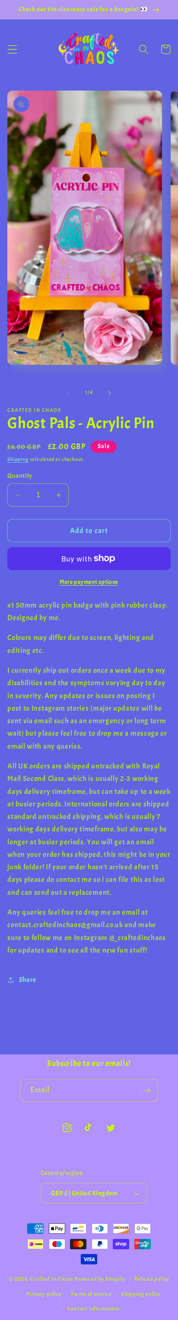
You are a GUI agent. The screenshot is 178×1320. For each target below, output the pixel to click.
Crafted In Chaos (51, 1278)
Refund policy (151, 1279)
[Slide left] (68, 392)
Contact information (93, 1308)
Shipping (17, 459)
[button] (12, 49)
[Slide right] (109, 392)
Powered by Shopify (99, 1278)
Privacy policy (43, 1294)
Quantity (19, 476)
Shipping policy (141, 1294)
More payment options (89, 582)
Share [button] (27, 979)
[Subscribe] (147, 1090)
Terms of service (91, 1294)
